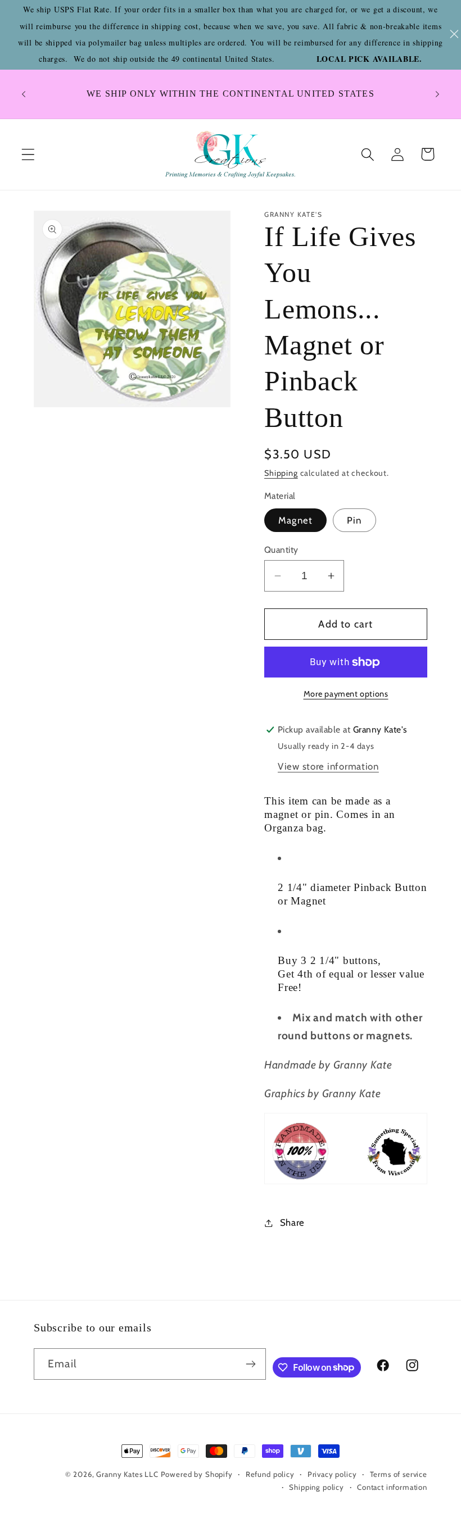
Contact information (392, 1487)
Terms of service (398, 1474)
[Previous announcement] (23, 93)
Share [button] (292, 1222)
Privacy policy (332, 1474)
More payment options (346, 694)
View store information (328, 766)
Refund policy (270, 1474)
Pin (354, 520)
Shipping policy (316, 1487)
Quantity (281, 549)
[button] (28, 154)
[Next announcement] (437, 93)
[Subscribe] (250, 1364)
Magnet (295, 520)
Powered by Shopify (197, 1474)
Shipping (281, 473)
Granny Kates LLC (127, 1474)
